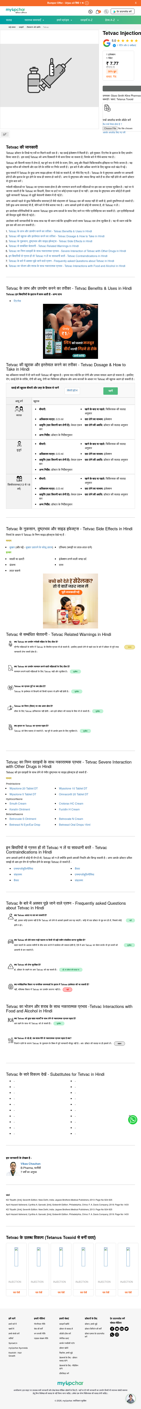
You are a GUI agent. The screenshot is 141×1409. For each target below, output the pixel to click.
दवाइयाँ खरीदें (64, 1323)
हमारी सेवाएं (64, 1318)
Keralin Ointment (19, 809)
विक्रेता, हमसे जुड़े (66, 1352)
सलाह (9, 20)
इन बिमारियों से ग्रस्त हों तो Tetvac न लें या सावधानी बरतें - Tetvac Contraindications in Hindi (58, 256)
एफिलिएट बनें (64, 1373)
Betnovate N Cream (71, 819)
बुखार (12, 547)
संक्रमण (18, 874)
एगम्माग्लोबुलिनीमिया (23, 869)
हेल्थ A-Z (110, 20)
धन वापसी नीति (39, 1333)
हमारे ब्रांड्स (63, 20)
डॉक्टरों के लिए (91, 1318)
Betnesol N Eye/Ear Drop (24, 825)
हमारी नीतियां (39, 1318)
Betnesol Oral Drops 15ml (74, 825)
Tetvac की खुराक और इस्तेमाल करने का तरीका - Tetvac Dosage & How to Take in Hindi (57, 236)
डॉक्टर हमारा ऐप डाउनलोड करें (94, 1335)
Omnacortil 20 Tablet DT (73, 794)
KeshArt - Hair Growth (15, 1354)
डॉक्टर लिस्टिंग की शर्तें (93, 1328)
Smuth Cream (17, 803)
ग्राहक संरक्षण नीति (41, 1338)
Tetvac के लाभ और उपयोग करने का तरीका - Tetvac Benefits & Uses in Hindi (50, 231)
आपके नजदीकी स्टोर (67, 1342)
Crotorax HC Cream (71, 803)
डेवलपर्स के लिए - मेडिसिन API (68, 1367)
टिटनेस (17, 301)
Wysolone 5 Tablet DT (22, 794)
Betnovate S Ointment (22, 819)
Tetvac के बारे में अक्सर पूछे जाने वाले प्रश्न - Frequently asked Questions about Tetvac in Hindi (61, 261)
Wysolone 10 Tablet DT (73, 788)
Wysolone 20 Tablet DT (23, 788)
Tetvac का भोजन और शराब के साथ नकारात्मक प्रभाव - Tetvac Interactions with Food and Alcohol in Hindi (67, 266)
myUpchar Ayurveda (18, 1347)
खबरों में (11, 1328)
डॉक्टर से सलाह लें (66, 1328)
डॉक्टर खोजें (63, 1347)
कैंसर (77, 869)
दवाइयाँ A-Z (86, 20)
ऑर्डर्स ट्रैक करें (65, 1333)
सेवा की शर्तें (38, 1328)
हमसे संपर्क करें (14, 1333)
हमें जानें (12, 1318)
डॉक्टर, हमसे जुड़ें (91, 1323)
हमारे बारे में (13, 1323)
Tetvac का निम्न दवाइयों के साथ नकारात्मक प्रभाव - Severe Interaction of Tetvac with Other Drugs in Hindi (67, 251)
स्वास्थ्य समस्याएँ (33, 20)
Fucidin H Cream (69, 809)
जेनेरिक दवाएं (64, 1338)
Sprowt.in (13, 1342)
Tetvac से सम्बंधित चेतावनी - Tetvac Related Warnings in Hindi (44, 246)
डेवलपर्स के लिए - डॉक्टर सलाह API (68, 1359)
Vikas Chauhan (31, 1164)
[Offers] (90, 11)
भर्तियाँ (11, 1338)
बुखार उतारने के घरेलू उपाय (39, 547)
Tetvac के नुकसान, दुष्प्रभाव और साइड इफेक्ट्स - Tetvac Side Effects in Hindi (50, 241)
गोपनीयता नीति (39, 1323)
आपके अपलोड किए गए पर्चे (114, 132)
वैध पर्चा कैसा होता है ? (112, 124)
